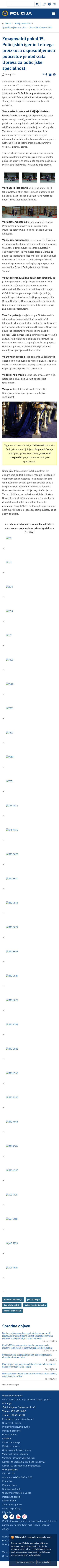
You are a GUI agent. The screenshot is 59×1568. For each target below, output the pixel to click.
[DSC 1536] (21, 840)
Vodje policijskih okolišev (15, 1453)
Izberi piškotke (43, 1562)
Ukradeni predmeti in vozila (16, 1492)
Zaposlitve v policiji (12, 1504)
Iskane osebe (9, 1500)
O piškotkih (8, 1540)
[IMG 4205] (21, 1180)
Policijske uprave (11, 1446)
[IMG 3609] (21, 864)
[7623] (21, 742)
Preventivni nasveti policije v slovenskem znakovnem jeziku (45, 4)
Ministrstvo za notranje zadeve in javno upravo (26, 1399)
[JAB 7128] (21, 1204)
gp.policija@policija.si (23, 1419)
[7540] (21, 694)
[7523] (21, 669)
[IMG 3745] (21, 1034)
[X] (5, 1516)
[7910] (21, 767)
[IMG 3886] (21, 1058)
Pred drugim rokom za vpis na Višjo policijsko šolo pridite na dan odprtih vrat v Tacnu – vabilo (28, 1365)
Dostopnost (50, 4)
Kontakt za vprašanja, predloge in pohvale (24, 1461)
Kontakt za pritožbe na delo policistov (21, 1465)
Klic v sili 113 (8, 1473)
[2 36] (21, 596)
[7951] (21, 791)
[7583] (21, 718)
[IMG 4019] (21, 1131)
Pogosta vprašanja (11, 1508)
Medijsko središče (11, 1430)
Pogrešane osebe (11, 1496)
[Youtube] (18, 1516)
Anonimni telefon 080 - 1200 (17, 1477)
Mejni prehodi (9, 1485)
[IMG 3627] (21, 937)
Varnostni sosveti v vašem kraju (18, 1457)
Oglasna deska (9, 1434)
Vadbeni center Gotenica (35, 1305)
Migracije (6, 1512)
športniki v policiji (12, 1305)
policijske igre (33, 1299)
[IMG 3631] (21, 986)
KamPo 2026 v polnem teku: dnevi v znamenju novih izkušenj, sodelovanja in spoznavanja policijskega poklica (27, 1346)
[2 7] (21, 645)
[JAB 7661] (21, 1277)
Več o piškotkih (35, 1555)
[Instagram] (24, 1516)
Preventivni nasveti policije (16, 1426)
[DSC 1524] (21, 815)
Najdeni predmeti (11, 1489)
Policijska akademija (13, 1299)
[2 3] (21, 572)
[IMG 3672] (21, 1010)
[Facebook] (11, 1516)
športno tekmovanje (12, 1310)
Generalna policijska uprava (16, 1450)
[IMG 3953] (21, 1083)
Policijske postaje (11, 1442)
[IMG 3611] (21, 888)
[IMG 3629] (21, 961)
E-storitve (7, 1481)
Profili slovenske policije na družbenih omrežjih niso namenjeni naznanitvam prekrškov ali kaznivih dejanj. (29, 1525)
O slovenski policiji (11, 1422)
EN (54, 4)
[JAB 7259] (21, 1253)
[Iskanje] (37, 4)
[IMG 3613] (21, 913)
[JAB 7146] (21, 1229)
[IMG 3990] (21, 1107)
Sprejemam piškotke (25, 1562)
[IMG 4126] (21, 1156)
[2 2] (21, 548)
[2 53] (21, 621)
